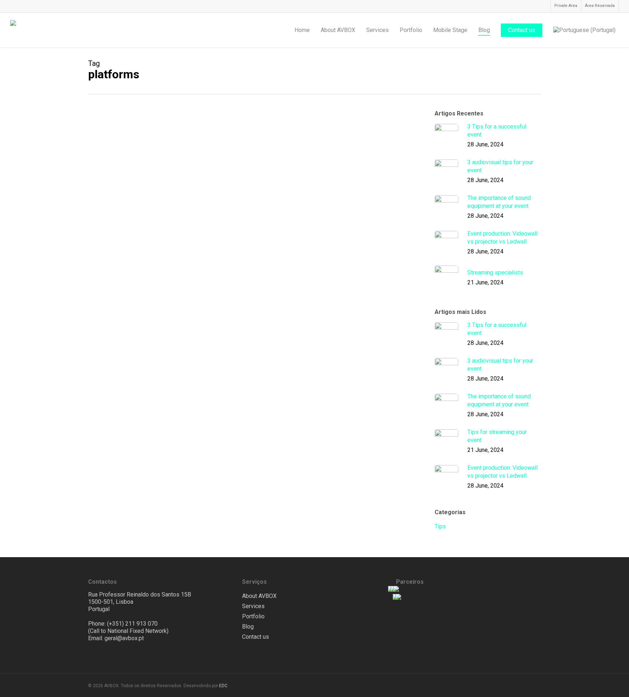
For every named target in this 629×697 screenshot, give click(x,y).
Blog (248, 626)
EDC (223, 685)
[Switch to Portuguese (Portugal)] (584, 30)
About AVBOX (259, 595)
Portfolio (253, 616)
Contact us (255, 636)
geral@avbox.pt (124, 638)
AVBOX (225, 173)
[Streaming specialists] (142, 157)
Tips (222, 133)
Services (253, 606)
